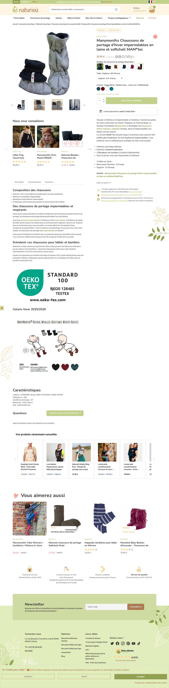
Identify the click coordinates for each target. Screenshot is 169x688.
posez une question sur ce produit (114, 201)
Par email (28, 651)
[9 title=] (24, 162)
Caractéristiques (34, 182)
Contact (25, 2)
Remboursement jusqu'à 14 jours (103, 577)
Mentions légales (92, 646)
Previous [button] (7, 149)
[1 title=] (13, 162)
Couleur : (123, 85)
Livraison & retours (92, 638)
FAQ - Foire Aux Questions (95, 663)
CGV (87, 650)
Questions (49, 182)
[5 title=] (18, 162)
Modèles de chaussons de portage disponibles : (115, 62)
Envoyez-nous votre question (64, 413)
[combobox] (111, 78)
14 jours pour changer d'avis (96, 642)
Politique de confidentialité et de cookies (151, 683)
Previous (13, 105)
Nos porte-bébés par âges (71, 645)
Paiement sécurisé (30, 575)
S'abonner (135, 607)
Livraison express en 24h (66, 575)
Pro (34, 2)
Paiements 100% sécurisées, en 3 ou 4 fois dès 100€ (121, 195)
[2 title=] (41, 162)
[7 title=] (21, 162)
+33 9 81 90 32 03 (35, 647)
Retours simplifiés (102, 575)
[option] (24, 147)
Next (83, 105)
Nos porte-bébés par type (71, 649)
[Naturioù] (25, 9)
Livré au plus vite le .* (119, 111)
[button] (15, 459)
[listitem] (30, 459)
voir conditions (135, 192)
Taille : (108, 73)
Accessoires (66, 652)
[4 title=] (46, 162)
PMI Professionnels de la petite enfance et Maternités (95, 656)
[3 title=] (15, 162)
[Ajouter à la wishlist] (155, 37)
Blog (16, 2)
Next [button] (89, 149)
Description (19, 182)
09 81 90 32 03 (106, 2)
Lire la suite (103, 183)
